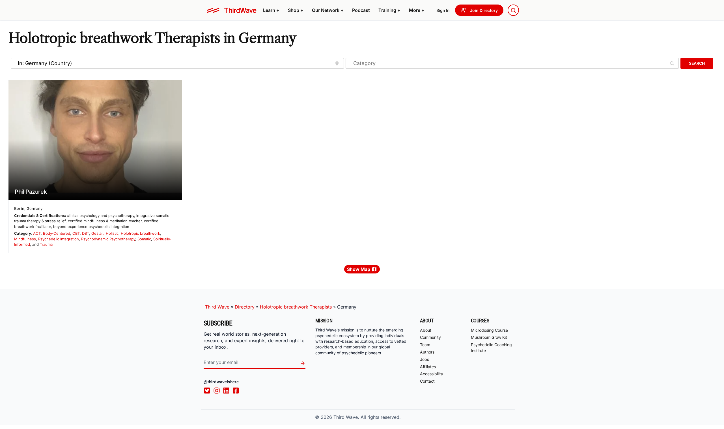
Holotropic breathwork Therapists (296, 307)
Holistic (112, 233)
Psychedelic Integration (58, 239)
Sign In (442, 10)
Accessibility (431, 373)
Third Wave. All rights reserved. (367, 417)
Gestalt (97, 233)
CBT (76, 233)
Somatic (144, 239)
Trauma (46, 244)
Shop (295, 10)
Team (425, 344)
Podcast (361, 10)
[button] (271, 10)
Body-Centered (56, 233)
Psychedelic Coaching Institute (491, 347)
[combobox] (513, 10)
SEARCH (697, 63)
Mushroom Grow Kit (489, 337)
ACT (37, 233)
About (425, 330)
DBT (85, 233)
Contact (427, 381)
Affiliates (428, 366)
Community (430, 337)
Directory (245, 307)
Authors (427, 352)
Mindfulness (25, 239)
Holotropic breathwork (140, 233)
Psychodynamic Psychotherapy (108, 239)
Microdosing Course (489, 330)
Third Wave (217, 307)
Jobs (424, 359)
